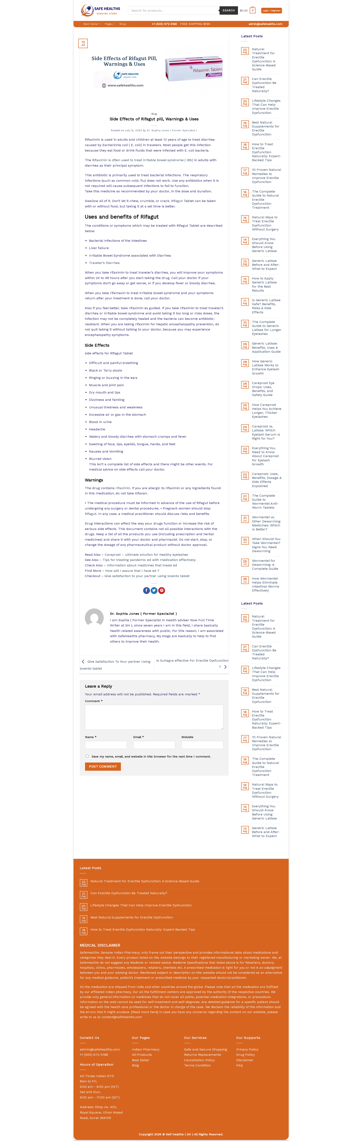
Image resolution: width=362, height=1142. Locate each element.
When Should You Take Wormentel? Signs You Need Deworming (266, 545)
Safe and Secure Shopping (205, 1049)
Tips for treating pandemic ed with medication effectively (149, 560)
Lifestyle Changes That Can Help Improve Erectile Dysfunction (266, 107)
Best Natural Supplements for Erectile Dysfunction (265, 128)
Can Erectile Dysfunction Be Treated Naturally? (264, 85)
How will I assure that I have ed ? (132, 571)
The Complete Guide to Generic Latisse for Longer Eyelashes (266, 328)
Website (187, 737)
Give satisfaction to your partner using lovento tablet (147, 576)
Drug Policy (245, 1055)
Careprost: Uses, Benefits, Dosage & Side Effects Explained (267, 480)
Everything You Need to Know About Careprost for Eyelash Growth (265, 456)
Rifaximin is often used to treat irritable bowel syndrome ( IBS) (142, 160)
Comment (94, 701)
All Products (142, 1055)
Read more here (144, 1012)
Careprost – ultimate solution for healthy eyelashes (146, 555)
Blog (154, 114)
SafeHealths (89, 963)
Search (229, 10)
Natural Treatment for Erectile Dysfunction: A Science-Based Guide (264, 59)
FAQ (239, 1065)
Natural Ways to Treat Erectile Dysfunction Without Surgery (265, 223)
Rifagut (177, 201)
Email (138, 737)
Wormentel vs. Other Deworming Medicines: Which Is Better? (266, 523)
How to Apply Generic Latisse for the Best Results (264, 284)
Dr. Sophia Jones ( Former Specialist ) (172, 130)
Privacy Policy (247, 1049)
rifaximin (123, 488)
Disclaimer (244, 1060)
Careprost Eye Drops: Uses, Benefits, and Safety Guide (263, 389)
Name (91, 737)
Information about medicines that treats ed (142, 565)
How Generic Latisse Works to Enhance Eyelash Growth (265, 367)
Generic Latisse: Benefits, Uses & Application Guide (266, 347)
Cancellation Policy (199, 1060)
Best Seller (91, 24)
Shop (122, 24)
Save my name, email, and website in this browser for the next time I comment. (151, 756)
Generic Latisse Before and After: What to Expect (265, 265)
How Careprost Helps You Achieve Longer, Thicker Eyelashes (266, 411)
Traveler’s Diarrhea (104, 263)
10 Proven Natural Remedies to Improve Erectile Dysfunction (266, 176)
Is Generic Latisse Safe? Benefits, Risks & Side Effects (266, 306)
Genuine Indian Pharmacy (120, 952)
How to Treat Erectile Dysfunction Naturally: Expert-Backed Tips (266, 152)
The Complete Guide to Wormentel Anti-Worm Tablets (265, 502)
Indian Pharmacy (145, 1049)
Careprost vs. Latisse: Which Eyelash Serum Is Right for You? (266, 432)
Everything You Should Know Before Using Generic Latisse (264, 245)
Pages (109, 24)
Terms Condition (197, 1065)
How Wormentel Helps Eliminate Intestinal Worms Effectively (265, 584)
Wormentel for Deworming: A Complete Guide (265, 565)
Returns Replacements (202, 1055)
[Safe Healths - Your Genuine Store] (101, 10)
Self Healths (175, 1134)
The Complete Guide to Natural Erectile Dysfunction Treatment (265, 199)
